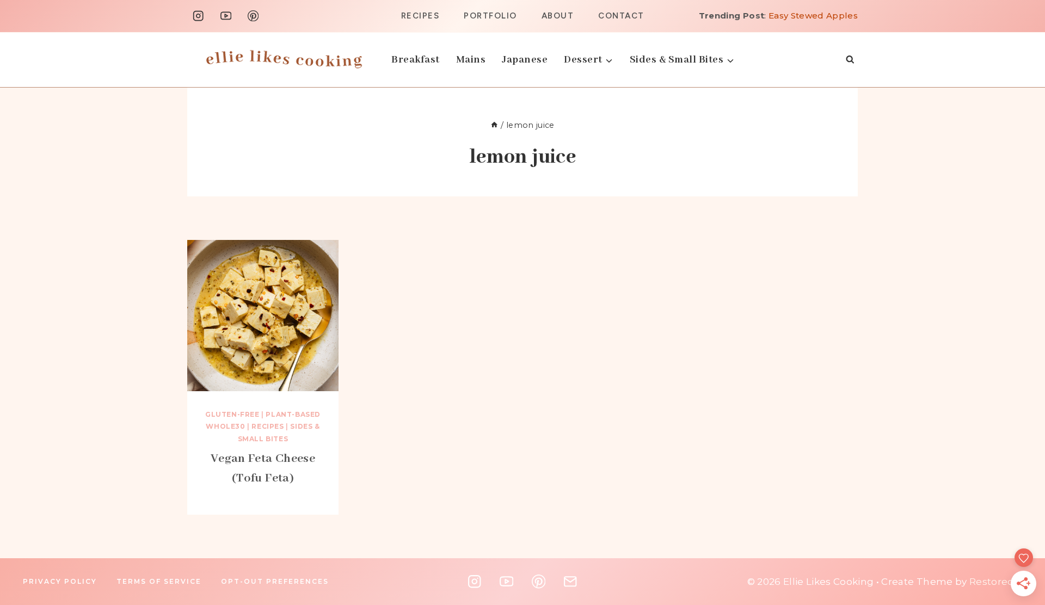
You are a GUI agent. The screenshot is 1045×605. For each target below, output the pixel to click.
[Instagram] (198, 16)
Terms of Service (158, 581)
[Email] (570, 582)
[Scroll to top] (1021, 510)
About (558, 16)
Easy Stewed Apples (813, 15)
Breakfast (415, 59)
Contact (621, 16)
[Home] (494, 125)
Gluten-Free (232, 414)
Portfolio (490, 16)
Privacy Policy (60, 581)
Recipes (420, 16)
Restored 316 (1000, 581)
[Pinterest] (253, 16)
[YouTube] (225, 16)
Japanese (525, 59)
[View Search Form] (850, 59)
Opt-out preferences (275, 581)
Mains (471, 59)
